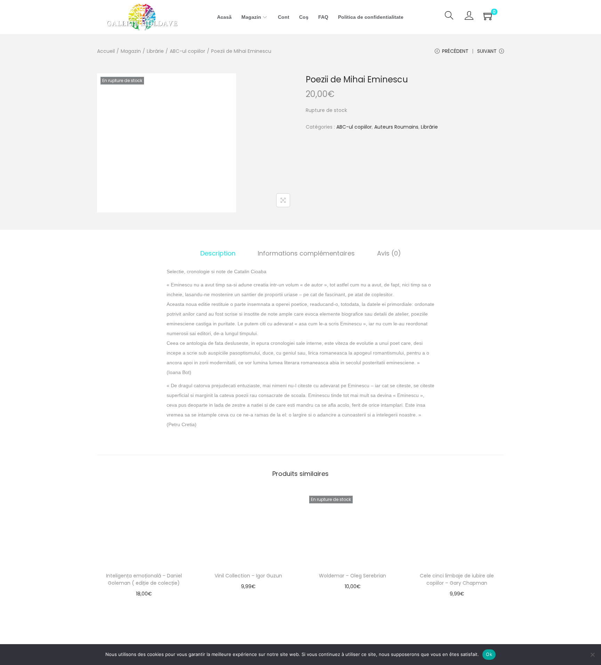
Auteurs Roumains (396, 126)
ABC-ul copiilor (187, 51)
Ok (489, 654)
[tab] (217, 253)
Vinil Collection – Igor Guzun (248, 575)
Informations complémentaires (306, 253)
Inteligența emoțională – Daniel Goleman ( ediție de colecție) (144, 579)
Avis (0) (389, 253)
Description (217, 253)
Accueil (106, 51)
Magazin (131, 51)
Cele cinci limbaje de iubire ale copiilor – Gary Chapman (457, 579)
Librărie (155, 51)
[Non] (592, 654)
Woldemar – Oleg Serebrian (352, 575)
